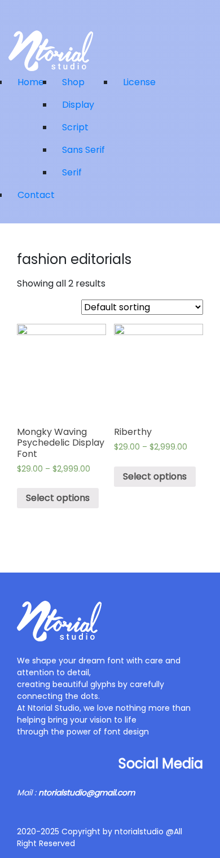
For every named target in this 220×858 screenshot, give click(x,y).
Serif (72, 172)
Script (75, 127)
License (139, 82)
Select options (58, 497)
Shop (73, 82)
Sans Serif (83, 149)
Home (30, 82)
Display (78, 104)
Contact (36, 194)
